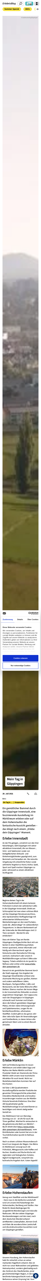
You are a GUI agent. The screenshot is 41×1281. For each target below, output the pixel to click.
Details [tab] (20, 619)
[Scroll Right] (35, 9)
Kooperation (19, 802)
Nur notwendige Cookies (20, 666)
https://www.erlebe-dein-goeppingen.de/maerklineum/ (19, 1128)
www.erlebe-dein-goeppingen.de (19, 965)
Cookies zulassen (21, 658)
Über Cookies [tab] (32, 619)
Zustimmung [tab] (8, 619)
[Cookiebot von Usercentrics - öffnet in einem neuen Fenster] (28, 613)
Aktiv (4, 799)
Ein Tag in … (8, 802)
